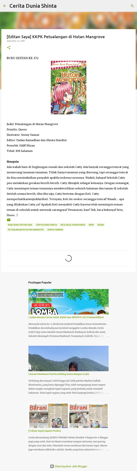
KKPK (91, 225)
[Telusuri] (61, 6)
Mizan (101, 225)
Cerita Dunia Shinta (33, 6)
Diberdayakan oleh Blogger (70, 466)
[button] (9, 48)
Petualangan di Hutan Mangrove (26, 230)
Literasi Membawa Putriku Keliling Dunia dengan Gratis (58, 374)
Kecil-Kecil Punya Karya (73, 225)
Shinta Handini (55, 230)
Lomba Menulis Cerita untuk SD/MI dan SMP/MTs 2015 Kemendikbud (66, 317)
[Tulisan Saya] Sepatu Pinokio (44, 430)
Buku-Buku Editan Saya (20, 225)
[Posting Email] (9, 221)
